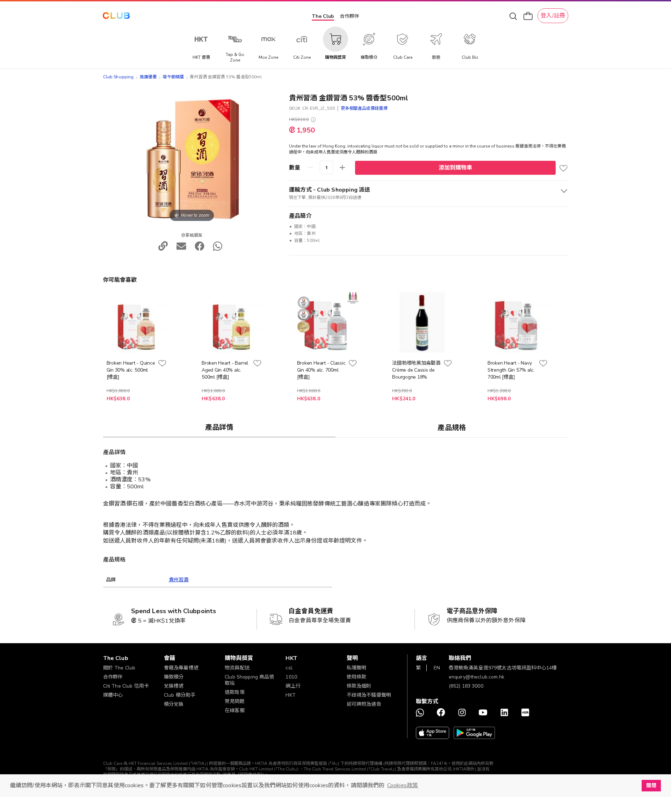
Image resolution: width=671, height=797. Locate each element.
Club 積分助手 (179, 695)
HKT (290, 695)
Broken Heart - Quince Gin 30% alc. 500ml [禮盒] (131, 370)
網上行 (293, 686)
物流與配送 (237, 668)
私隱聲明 (357, 668)
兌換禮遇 (174, 686)
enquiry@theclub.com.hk (476, 677)
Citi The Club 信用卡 (126, 686)
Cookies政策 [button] (402, 785)
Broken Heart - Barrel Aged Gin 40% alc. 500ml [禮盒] (225, 370)
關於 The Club (119, 668)
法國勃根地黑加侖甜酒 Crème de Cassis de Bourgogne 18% (416, 370)
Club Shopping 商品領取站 (249, 680)
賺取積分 (174, 677)
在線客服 (235, 710)
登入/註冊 (553, 16)
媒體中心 (113, 695)
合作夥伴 (349, 16)
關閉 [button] (651, 785)
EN (437, 668)
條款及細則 (359, 686)
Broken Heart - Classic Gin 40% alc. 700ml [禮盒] (321, 370)
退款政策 (235, 692)
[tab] (219, 427)
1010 (291, 677)
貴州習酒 (179, 579)
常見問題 (235, 701)
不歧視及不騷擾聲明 (369, 695)
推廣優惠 (148, 77)
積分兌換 (174, 704)
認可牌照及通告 (364, 704)
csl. (289, 668)
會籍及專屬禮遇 (181, 668)
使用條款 (357, 677)
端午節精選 (173, 77)
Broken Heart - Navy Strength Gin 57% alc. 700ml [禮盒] (511, 370)
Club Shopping (118, 77)
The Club (323, 16)
